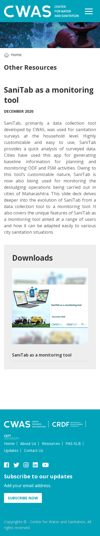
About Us (28, 443)
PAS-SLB (73, 443)
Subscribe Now (23, 497)
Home (16, 54)
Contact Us (33, 450)
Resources (51, 443)
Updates (11, 450)
